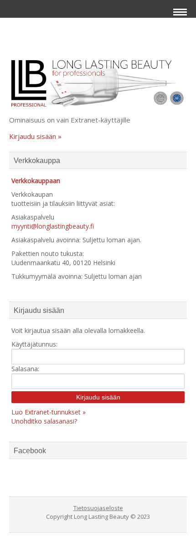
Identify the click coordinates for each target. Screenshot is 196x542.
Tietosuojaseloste (98, 508)
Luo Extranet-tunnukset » (48, 412)
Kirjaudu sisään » (35, 136)
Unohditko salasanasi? (44, 421)
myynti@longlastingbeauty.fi (52, 226)
